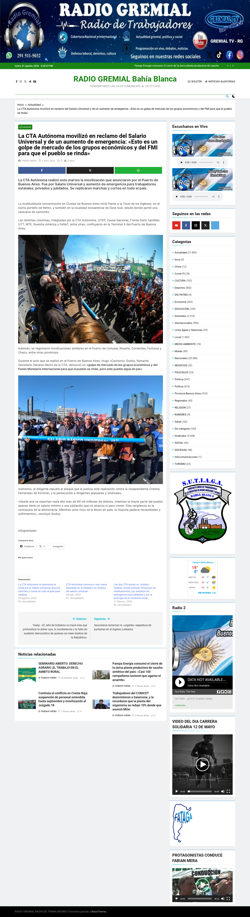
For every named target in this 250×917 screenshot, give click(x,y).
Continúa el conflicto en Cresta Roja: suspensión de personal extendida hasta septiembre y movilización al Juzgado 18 (175, 66)
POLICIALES (181, 372)
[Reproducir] (176, 791)
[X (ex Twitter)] (205, 225)
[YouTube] (176, 225)
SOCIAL (179, 442)
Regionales (181, 400)
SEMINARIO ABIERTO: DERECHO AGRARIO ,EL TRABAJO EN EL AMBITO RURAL (60, 667)
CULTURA (180, 280)
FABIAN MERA (29, 160)
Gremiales (180, 316)
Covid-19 (180, 273)
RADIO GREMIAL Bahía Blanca (125, 78)
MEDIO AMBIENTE (185, 344)
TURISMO (180, 463)
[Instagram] (196, 225)
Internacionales (183, 323)
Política (179, 386)
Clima (178, 266)
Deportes (180, 287)
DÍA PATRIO (181, 294)
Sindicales (180, 435)
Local (178, 337)
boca (177, 259)
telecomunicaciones (186, 456)
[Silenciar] (222, 791)
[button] (202, 764)
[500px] (215, 225)
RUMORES (180, 414)
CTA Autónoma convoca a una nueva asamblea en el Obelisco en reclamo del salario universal (86, 588)
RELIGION (180, 407)
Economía (180, 301)
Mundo (178, 351)
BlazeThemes (98, 911)
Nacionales (181, 358)
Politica (179, 379)
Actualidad (25, 127)
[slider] (200, 791)
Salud (178, 421)
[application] (202, 764)
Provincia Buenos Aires (188, 393)
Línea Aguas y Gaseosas (189, 330)
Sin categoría (182, 428)
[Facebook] (186, 225)
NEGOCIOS (181, 365)
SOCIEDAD (181, 450)
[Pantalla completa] (228, 791)
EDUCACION (182, 308)
